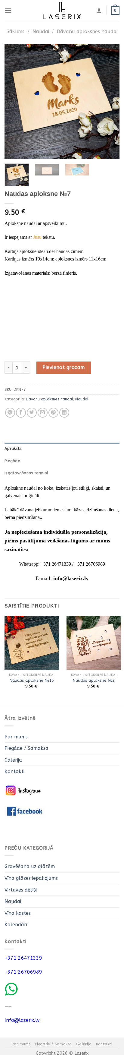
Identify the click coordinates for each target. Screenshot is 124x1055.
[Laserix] (62, 10)
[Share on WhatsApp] (10, 413)
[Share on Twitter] (32, 413)
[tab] (62, 449)
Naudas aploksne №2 (94, 680)
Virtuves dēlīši (21, 890)
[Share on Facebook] (21, 413)
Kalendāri (16, 924)
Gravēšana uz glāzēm (30, 866)
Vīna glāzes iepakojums (31, 878)
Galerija (13, 760)
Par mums (16, 737)
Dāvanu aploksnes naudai (87, 31)
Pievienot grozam (63, 367)
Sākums (15, 31)
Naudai (41, 31)
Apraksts (13, 448)
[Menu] (8, 10)
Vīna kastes (18, 913)
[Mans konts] (99, 10)
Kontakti (14, 771)
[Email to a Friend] (43, 413)
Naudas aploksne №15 (32, 680)
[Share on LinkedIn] (64, 413)
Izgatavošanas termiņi (26, 473)
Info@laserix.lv (22, 1020)
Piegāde (12, 461)
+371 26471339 (23, 958)
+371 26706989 (23, 972)
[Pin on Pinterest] (53, 413)
